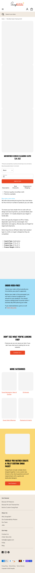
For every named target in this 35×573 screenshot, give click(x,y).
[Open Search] (2, 14)
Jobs (3, 525)
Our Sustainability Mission (9, 519)
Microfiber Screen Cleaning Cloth (14, 19)
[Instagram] (6, 552)
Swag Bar (12, 568)
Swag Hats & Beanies (9, 420)
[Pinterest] (8, 552)
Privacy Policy (5, 566)
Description (5, 188)
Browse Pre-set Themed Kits (10, 504)
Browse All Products (8, 502)
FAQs (3, 542)
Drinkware (26, 392)
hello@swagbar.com (8, 540)
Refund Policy (12, 566)
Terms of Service (20, 566)
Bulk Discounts (15, 187)
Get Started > (12, 483)
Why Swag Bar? (6, 516)
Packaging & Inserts (26, 420)
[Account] (27, 8)
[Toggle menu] (2, 9)
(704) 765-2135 (11, 308)
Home (3, 19)
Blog (3, 545)
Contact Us (5, 534)
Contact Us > (18, 352)
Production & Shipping (27, 187)
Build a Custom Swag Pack (10, 507)
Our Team (5, 522)
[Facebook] (3, 552)
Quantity (5, 175)
